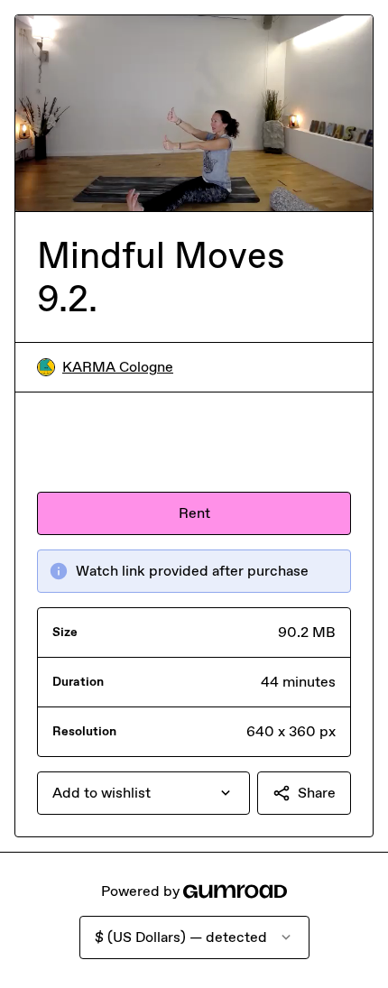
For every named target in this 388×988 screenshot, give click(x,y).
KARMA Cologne (117, 366)
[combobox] (143, 793)
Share (317, 792)
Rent (194, 513)
